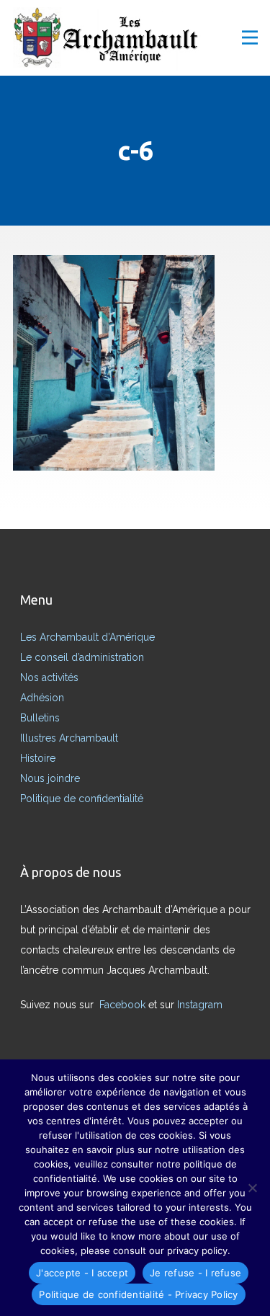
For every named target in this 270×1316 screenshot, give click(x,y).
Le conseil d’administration (82, 657)
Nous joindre (50, 778)
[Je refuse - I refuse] (252, 1188)
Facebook (123, 1004)
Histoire (37, 758)
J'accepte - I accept (82, 1273)
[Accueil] (110, 39)
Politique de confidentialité (81, 798)
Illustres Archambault (69, 738)
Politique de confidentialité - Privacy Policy (138, 1294)
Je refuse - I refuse (195, 1273)
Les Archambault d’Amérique (87, 637)
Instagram (201, 1004)
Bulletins (40, 718)
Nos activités (49, 677)
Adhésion (42, 697)
